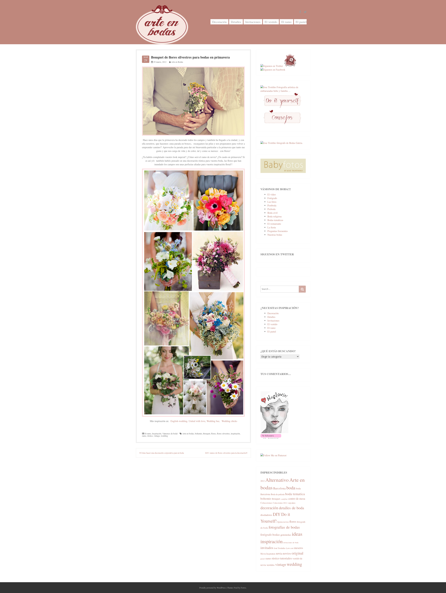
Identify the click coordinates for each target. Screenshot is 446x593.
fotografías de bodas (284, 527)
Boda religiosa (274, 216)
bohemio (198, 433)
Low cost (289, 548)
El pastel (301, 22)
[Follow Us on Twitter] (305, 12)
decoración (269, 507)
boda (290, 488)
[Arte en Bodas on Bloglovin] (274, 432)
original (297, 553)
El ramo (286, 22)
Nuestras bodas (274, 234)
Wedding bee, (213, 421)
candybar (284, 499)
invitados (266, 547)
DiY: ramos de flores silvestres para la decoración (226, 452)
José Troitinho (279, 548)
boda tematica (295, 493)
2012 (262, 480)
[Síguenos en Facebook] (272, 69)
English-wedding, (179, 421)
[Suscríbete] (290, 66)
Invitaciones (252, 22)
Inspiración (156, 433)
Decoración (219, 22)
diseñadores (266, 515)
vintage (157, 435)
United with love (197, 421)
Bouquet (206, 433)
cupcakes (291, 503)
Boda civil (272, 212)
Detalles (236, 22)
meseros (298, 548)
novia (279, 553)
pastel (262, 558)
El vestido (271, 22)
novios (287, 553)
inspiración (235, 433)
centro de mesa (296, 499)
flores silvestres (223, 433)
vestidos (271, 565)
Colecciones (266, 502)
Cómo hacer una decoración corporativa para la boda (162, 452)
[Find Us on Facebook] (300, 12)
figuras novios (283, 522)
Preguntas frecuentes (277, 231)
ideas (297, 533)
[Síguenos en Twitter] (271, 66)
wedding (164, 435)
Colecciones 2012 (280, 503)
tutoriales (286, 558)
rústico (150, 435)
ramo (144, 435)
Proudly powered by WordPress (212, 587)
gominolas (285, 534)
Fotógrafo (272, 198)
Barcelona (279, 488)
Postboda (271, 205)
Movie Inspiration (267, 553)
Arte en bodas (188, 433)
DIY (276, 514)
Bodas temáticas (275, 220)
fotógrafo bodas (270, 535)
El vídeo (271, 194)
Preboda (271, 209)
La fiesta (271, 227)
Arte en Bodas (177, 62)
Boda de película (277, 494)
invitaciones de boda (290, 542)
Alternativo (277, 479)
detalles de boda (291, 507)
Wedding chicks (229, 421)
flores (213, 433)
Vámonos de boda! (170, 433)
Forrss (243, 587)
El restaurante (274, 223)
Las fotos (271, 201)
